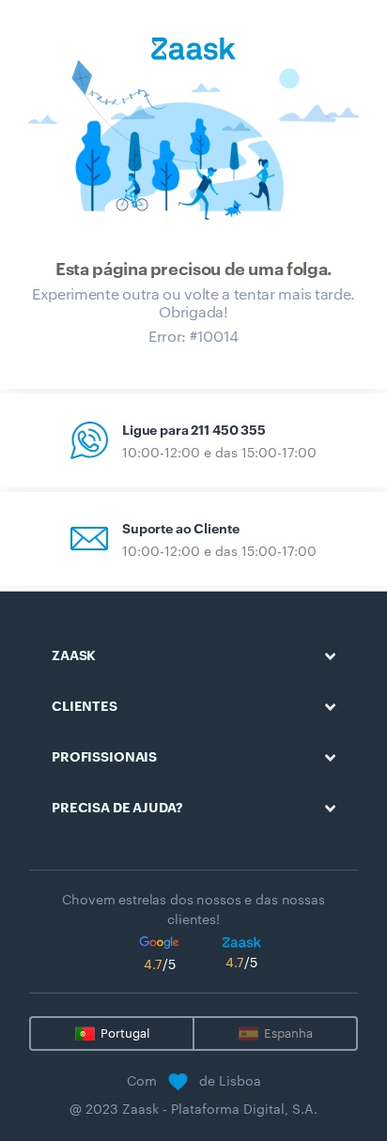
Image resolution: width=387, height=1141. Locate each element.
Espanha (288, 1033)
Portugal (125, 1033)
